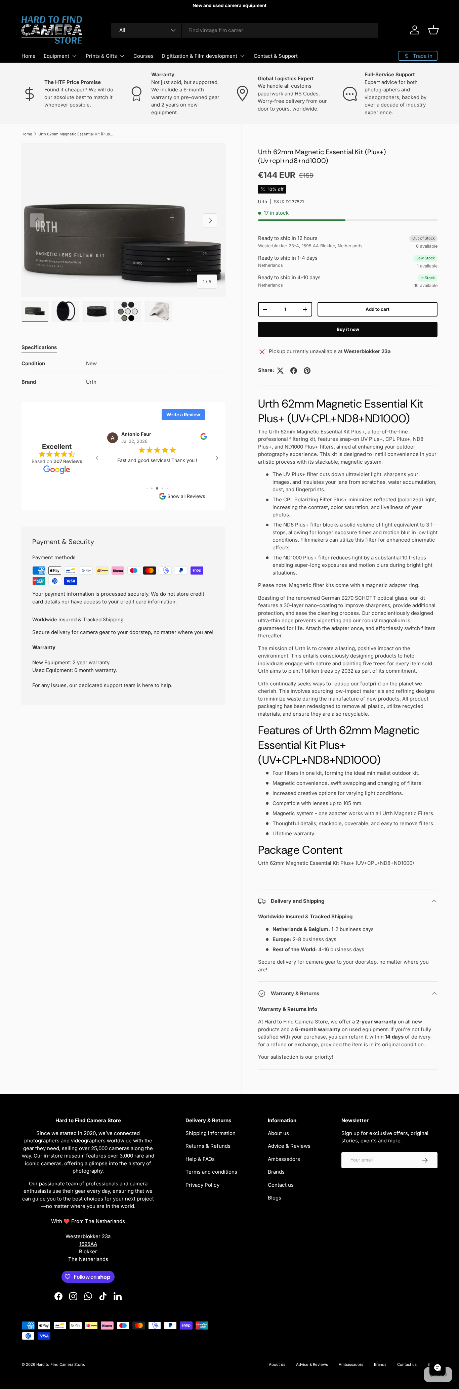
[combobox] (244, 30)
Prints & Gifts (101, 56)
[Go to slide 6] (157, 488)
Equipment (56, 56)
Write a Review (183, 414)
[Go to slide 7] (162, 488)
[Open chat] (437, 1367)
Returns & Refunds (208, 1146)
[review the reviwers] (203, 438)
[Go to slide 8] (167, 488)
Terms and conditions (211, 1172)
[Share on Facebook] (293, 370)
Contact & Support (276, 56)
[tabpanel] (123, 373)
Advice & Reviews (289, 1146)
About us (278, 1133)
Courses (143, 56)
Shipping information (210, 1133)
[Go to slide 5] (152, 488)
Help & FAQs (200, 1159)
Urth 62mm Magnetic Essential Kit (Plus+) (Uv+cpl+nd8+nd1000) (76, 134)
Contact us (281, 1185)
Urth (262, 201)
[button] (433, 30)
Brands (276, 1172)
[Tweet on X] (280, 370)
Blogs (274, 1197)
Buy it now (348, 329)
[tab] (39, 347)
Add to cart (377, 309)
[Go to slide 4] (147, 488)
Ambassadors (284, 1159)
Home (29, 56)
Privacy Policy (202, 1185)
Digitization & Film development (199, 56)
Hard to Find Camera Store (60, 1364)
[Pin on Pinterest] (307, 370)
